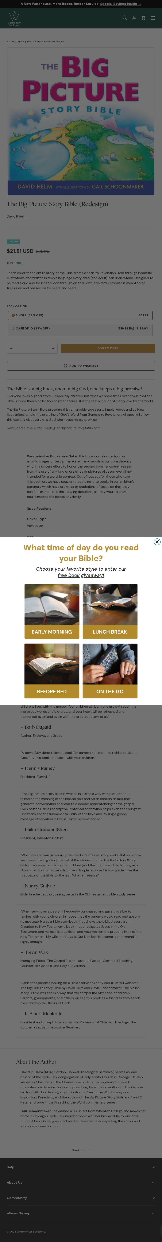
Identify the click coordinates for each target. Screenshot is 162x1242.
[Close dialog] (157, 542)
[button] (52, 611)
